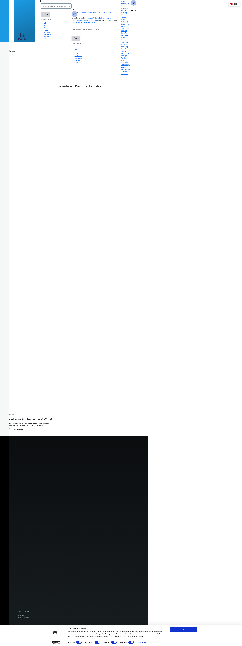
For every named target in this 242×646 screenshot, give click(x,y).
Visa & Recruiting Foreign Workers (50, 507)
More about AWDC (33, 137)
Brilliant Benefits (44, 497)
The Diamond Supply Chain (47, 553)
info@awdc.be (50, 449)
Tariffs (40, 494)
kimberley (47, 32)
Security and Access (45, 491)
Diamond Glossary (44, 556)
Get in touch (42, 612)
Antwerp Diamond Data (46, 547)
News (40, 571)
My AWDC (41, 609)
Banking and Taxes (45, 485)
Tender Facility (43, 534)
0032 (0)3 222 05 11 (51, 447)
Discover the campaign (16, 154)
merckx (47, 37)
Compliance (125, 6)
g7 (45, 23)
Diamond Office (43, 478)
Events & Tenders (44, 568)
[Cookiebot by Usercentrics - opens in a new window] (55, 642)
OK (183, 629)
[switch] (97, 642)
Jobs (39, 528)
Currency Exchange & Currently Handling (52, 503)
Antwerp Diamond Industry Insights (39, 139)
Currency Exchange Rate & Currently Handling (24, 59)
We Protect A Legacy (45, 510)
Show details (141, 642)
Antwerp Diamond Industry (48, 550)
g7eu (46, 39)
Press (40, 574)
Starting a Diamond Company (124, 19)
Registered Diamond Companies (125, 37)
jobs (45, 25)
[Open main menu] (73, 9)
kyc (45, 28)
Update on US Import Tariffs (78, 88)
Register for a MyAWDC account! (125, 71)
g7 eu (46, 30)
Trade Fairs (125, 28)
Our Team (41, 531)
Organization (43, 522)
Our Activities (43, 525)
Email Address (12, 373)
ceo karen (47, 34)
